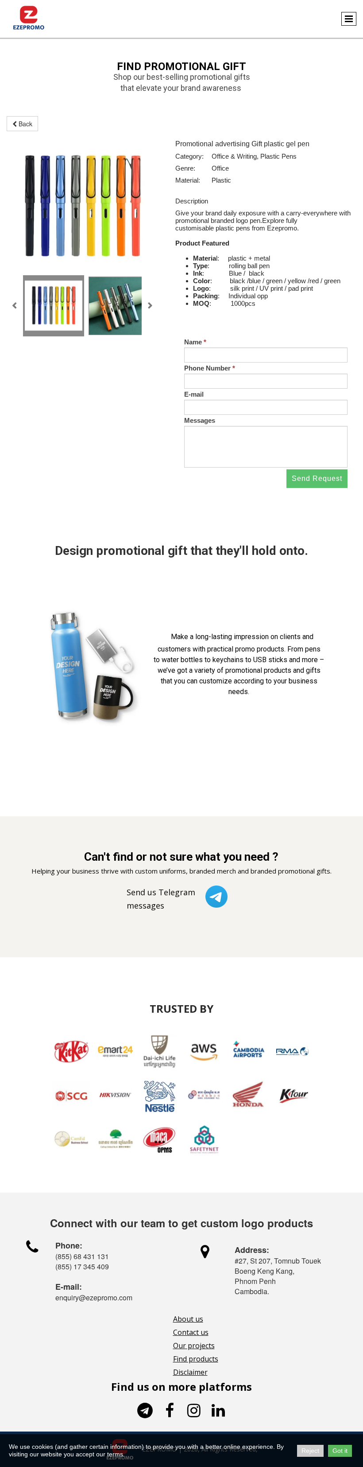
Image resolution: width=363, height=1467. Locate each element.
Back (24, 123)
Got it (340, 1450)
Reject (310, 1450)
